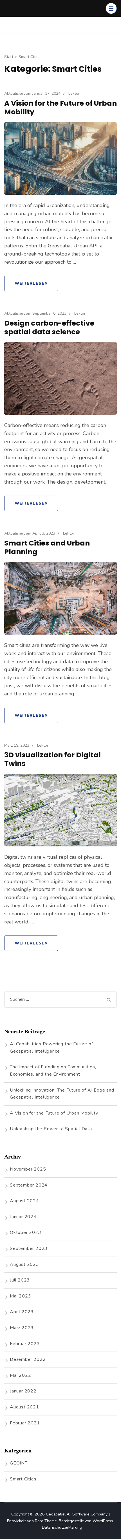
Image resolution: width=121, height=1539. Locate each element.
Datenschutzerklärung (62, 1527)
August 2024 (24, 1201)
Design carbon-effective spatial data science (49, 327)
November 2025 (28, 1169)
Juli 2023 (20, 1280)
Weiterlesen (31, 283)
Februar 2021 (25, 1423)
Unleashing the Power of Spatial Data (51, 1129)
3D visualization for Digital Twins (52, 759)
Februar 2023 (25, 1344)
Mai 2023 (20, 1296)
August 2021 (24, 1407)
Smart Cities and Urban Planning (47, 547)
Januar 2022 (23, 1391)
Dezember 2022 (28, 1359)
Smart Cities (23, 1479)
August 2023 (24, 1264)
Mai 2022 (20, 1375)
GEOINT (19, 1463)
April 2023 (22, 1312)
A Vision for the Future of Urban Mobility (60, 107)
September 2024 (29, 1185)
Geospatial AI (58, 1514)
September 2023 (29, 1248)
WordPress (103, 1521)
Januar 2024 (23, 1217)
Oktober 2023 (25, 1232)
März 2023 (22, 1328)
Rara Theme (46, 1521)
